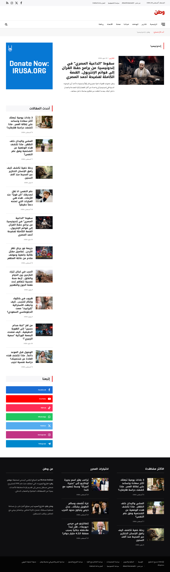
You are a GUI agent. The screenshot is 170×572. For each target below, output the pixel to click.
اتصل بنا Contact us (98, 3)
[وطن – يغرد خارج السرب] (159, 13)
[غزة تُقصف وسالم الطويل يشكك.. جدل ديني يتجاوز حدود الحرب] (100, 507)
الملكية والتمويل (128, 562)
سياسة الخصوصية (113, 3)
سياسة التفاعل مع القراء (95, 562)
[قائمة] (163, 24)
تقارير (144, 24)
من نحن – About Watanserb (131, 3)
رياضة (101, 24)
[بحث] (6, 24)
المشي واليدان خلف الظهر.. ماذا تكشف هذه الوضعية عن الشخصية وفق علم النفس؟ (21, 148)
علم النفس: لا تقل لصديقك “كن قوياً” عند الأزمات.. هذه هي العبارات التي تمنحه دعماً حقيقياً (20, 198)
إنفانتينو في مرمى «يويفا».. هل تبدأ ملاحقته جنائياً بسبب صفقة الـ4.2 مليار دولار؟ (75, 528)
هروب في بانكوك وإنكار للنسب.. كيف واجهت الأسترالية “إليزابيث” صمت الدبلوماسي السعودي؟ (20, 305)
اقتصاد (110, 24)
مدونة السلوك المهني (29, 562)
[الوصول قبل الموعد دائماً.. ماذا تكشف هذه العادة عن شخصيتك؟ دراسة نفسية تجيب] (44, 356)
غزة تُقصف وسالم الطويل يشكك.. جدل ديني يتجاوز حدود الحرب (75, 507)
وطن (148, 32)
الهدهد (135, 24)
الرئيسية (153, 24)
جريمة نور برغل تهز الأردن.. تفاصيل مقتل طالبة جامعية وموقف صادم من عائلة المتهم (20, 253)
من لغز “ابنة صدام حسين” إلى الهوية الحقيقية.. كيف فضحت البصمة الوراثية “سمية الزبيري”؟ (20, 332)
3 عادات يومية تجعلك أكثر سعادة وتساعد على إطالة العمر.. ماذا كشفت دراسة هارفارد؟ (20, 122)
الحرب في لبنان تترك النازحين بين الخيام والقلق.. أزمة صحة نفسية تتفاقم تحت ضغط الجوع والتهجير (21, 278)
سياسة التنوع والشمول (75, 562)
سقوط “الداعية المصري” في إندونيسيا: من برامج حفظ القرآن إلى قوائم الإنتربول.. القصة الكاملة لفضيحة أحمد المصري (88, 70)
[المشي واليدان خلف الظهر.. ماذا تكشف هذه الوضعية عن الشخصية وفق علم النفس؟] (44, 145)
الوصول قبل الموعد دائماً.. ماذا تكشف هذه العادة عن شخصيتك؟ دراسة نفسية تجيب (19, 357)
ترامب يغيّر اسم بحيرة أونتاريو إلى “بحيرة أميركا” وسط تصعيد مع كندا (75, 485)
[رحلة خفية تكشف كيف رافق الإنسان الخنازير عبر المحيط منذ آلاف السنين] (44, 172)
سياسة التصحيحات (113, 562)
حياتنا (126, 24)
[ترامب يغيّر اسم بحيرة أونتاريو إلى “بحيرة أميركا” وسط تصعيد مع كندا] (100, 484)
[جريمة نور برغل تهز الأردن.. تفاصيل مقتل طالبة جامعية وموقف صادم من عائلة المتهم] (44, 252)
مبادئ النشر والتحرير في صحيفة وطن (52, 562)
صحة (118, 24)
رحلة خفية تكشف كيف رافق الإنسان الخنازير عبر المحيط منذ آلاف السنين (20, 173)
